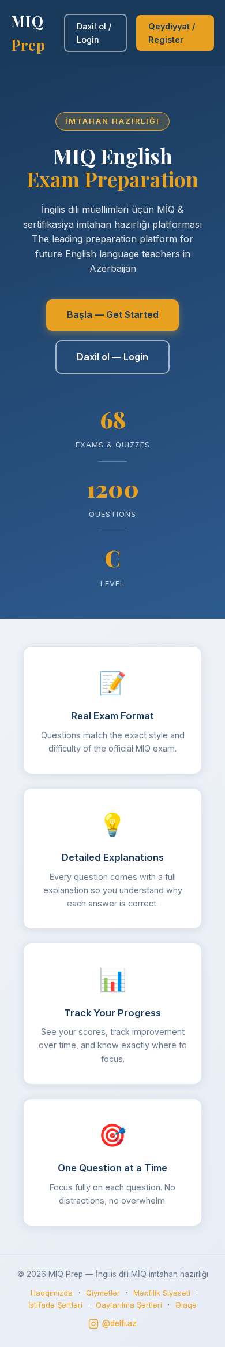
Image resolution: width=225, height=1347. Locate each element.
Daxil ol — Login (112, 356)
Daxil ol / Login (94, 33)
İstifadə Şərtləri (55, 1304)
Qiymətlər (103, 1292)
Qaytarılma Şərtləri (129, 1304)
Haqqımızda (52, 1292)
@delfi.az (119, 1323)
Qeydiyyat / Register (171, 33)
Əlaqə (186, 1304)
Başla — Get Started (113, 314)
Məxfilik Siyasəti (161, 1292)
